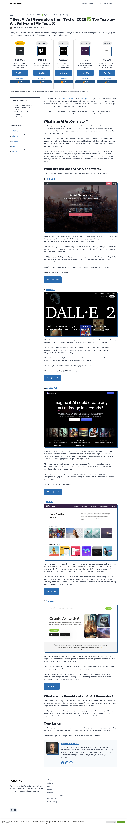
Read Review (20, 78)
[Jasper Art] (63, 51)
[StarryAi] (107, 51)
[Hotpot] (85, 51)
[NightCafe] (20, 51)
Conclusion (18, 116)
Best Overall (20, 43)
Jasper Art (14, 141)
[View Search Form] (115, 3)
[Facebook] (11, 810)
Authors (50, 783)
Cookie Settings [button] (111, 822)
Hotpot (13, 146)
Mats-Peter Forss (18, 27)
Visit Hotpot (51, 591)
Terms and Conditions (55, 795)
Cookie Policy (52, 802)
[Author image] (11, 28)
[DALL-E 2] (42, 51)
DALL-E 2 (14, 136)
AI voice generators (86, 99)
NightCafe (14, 131)
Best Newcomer (63, 43)
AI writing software (68, 99)
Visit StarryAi (52, 686)
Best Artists (107, 43)
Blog (49, 786)
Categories (51, 792)
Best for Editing (85, 43)
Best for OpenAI (41, 43)
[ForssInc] (16, 3)
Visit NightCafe (53, 280)
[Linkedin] (15, 810)
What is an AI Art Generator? (23, 105)
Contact (50, 789)
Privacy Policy (52, 798)
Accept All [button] (121, 822)
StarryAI (14, 151)
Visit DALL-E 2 (52, 378)
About (49, 780)
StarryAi (50, 601)
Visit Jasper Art (53, 492)
